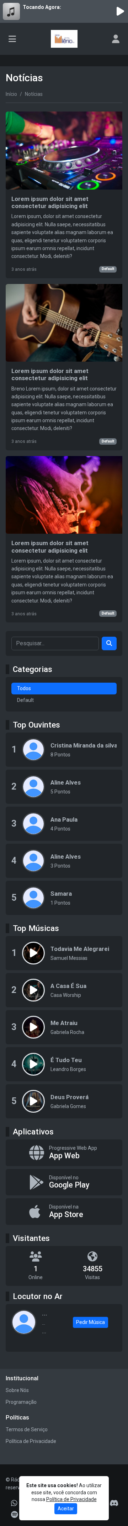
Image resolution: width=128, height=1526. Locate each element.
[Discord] (114, 1503)
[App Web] (64, 1152)
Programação (21, 1402)
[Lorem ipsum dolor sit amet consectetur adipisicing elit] (64, 195)
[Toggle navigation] (12, 39)
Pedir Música (90, 1322)
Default (108, 269)
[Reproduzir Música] (33, 953)
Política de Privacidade (31, 1441)
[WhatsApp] (14, 1503)
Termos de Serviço (27, 1429)
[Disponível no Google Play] (64, 1182)
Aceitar (66, 1508)
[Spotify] (14, 1514)
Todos (24, 688)
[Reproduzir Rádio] (120, 11)
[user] (116, 39)
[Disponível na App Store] (64, 1211)
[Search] (109, 643)
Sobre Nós (17, 1390)
